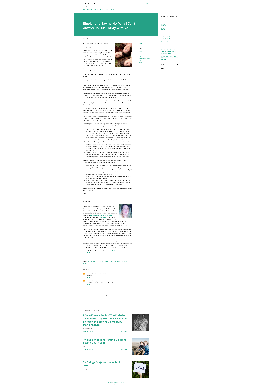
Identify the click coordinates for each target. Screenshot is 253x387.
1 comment (90, 349)
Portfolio (107, 9)
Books (101, 9)
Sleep (140, 60)
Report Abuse (164, 72)
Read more (124, 331)
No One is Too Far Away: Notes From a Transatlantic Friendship (169, 57)
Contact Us (113, 9)
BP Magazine (103, 217)
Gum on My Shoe (90, 4)
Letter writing (142, 56)
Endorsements (115, 382)
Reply (88, 277)
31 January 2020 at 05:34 (100, 273)
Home (84, 9)
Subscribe (165, 42)
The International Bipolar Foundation (101, 215)
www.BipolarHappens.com (91, 253)
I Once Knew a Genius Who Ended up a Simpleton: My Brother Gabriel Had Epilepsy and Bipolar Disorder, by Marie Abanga (105, 320)
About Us (89, 9)
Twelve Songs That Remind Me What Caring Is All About (104, 341)
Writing (140, 62)
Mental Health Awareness (144, 58)
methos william (90, 273)
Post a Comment (91, 372)
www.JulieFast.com (112, 251)
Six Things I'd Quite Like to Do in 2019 (102, 364)
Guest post (141, 54)
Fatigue (140, 53)
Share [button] (140, 43)
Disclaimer (121, 382)
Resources (95, 9)
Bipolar (140, 51)
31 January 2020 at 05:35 (100, 281)
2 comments (90, 331)
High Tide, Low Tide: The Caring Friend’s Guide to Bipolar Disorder (168, 51)
